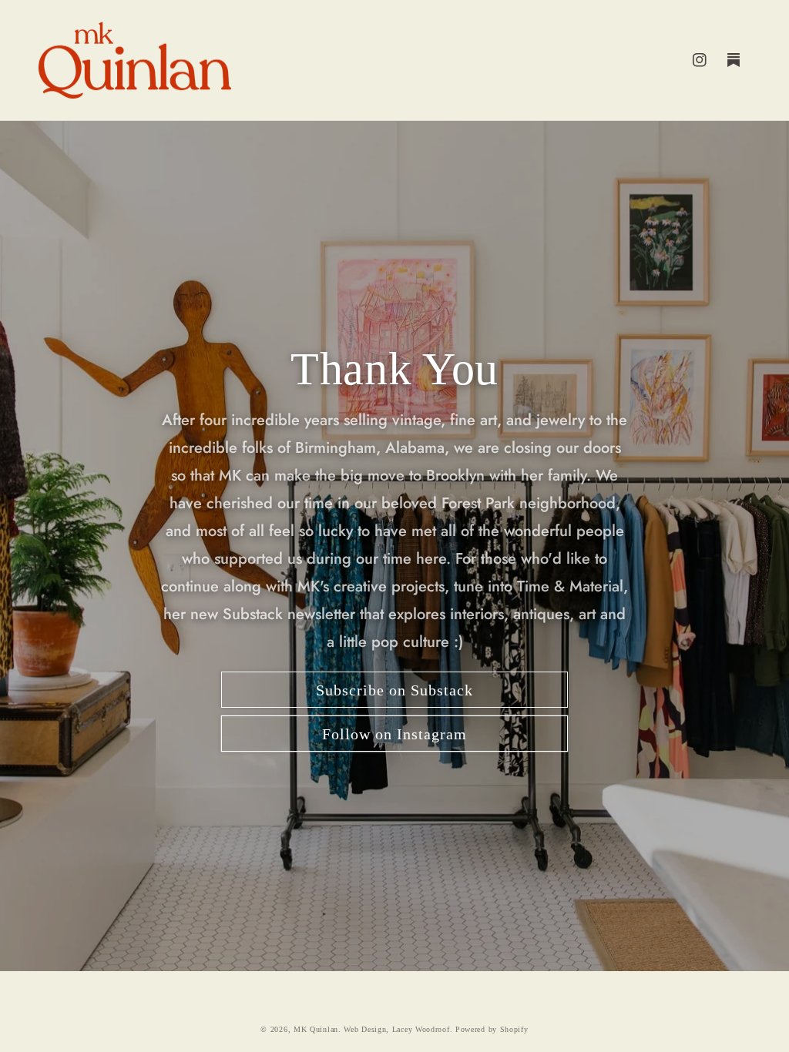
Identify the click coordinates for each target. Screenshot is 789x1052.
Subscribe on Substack (394, 690)
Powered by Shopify (492, 1029)
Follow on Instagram (394, 733)
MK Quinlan (316, 1029)
